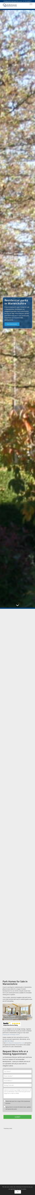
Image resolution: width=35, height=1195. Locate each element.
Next (28, 1012)
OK (17, 1191)
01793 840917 (27, 1)
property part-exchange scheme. (11, 1034)
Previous (6, 1012)
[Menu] (30, 4)
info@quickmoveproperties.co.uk (13, 1)
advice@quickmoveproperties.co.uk (15, 1043)
